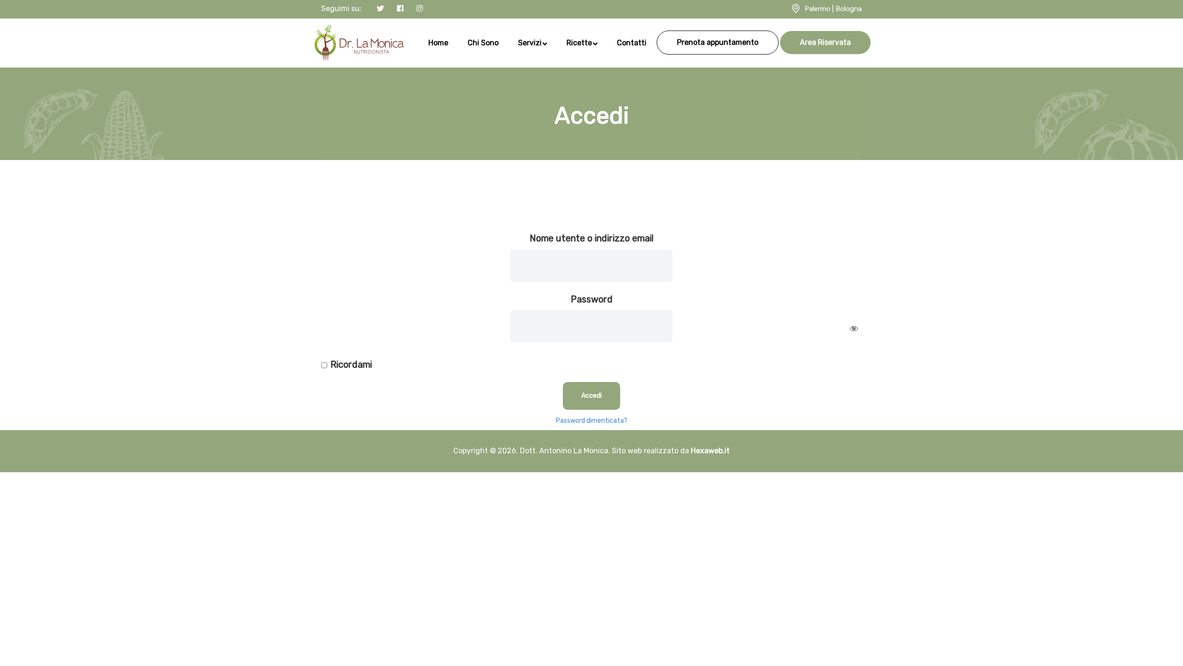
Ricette (579, 42)
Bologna (848, 9)
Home (438, 42)
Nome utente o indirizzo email (591, 238)
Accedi (591, 396)
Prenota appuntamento (717, 42)
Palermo (817, 9)
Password (592, 299)
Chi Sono (483, 42)
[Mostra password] (854, 328)
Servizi (530, 42)
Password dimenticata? (592, 421)
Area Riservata (825, 42)
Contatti (631, 42)
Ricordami (351, 364)
